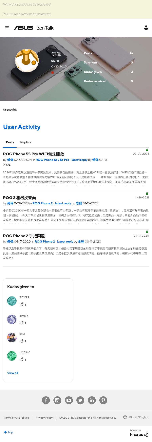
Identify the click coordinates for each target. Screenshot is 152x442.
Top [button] (10, 432)
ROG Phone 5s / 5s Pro (53, 160)
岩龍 (79, 203)
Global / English (138, 417)
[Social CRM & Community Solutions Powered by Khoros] (139, 434)
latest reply (79, 160)
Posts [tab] (10, 142)
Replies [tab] (25, 142)
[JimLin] (19, 323)
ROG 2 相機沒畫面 (19, 197)
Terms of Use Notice (16, 418)
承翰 (81, 242)
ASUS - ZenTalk (34, 28)
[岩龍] (17, 341)
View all (12, 373)
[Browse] (9, 28)
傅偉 (10, 160)
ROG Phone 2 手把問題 (24, 236)
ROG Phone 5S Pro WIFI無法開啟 (33, 154)
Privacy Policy (44, 418)
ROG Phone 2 (42, 203)
